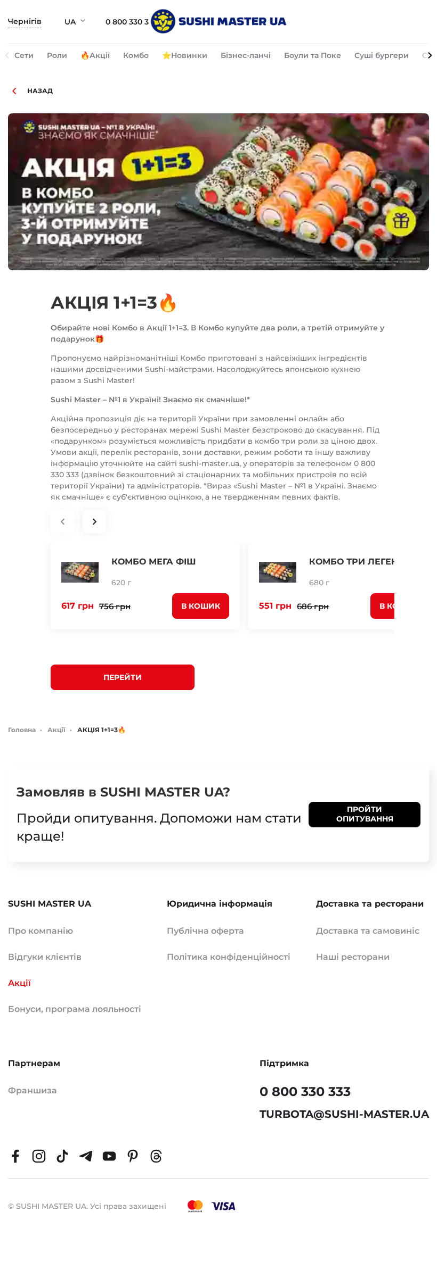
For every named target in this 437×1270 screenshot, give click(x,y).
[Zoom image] (218, 191)
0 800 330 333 (131, 22)
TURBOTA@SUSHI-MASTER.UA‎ (344, 1114)
